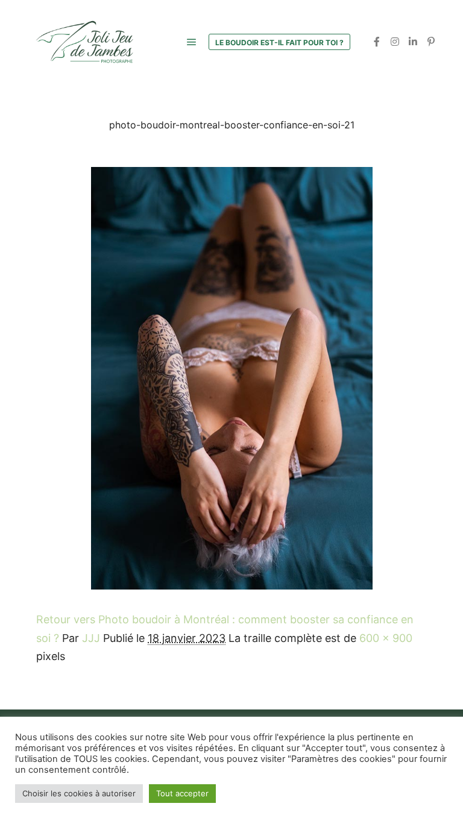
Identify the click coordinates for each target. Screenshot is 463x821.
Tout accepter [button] (182, 793)
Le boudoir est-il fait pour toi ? (279, 42)
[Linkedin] (413, 41)
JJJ (91, 638)
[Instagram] (395, 41)
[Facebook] (377, 41)
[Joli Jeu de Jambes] (84, 42)
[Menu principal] (192, 42)
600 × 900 (385, 638)
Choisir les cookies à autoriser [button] (79, 793)
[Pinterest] (431, 41)
